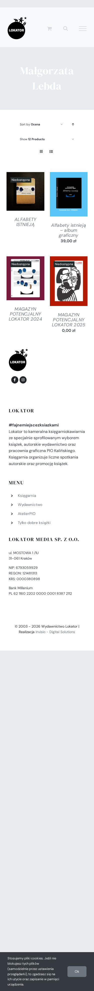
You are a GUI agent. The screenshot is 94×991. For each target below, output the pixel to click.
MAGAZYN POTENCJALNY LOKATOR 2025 (68, 320)
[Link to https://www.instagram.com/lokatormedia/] (23, 379)
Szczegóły (25, 192)
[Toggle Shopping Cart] (49, 28)
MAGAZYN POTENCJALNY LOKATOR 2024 (25, 314)
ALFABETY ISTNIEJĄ (25, 221)
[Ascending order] (73, 124)
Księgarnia (27, 495)
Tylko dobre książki (34, 522)
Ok (77, 971)
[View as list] (51, 152)
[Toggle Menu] (82, 28)
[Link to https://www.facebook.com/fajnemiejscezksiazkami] (14, 379)
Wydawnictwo (30, 504)
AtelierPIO (27, 513)
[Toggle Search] (65, 28)
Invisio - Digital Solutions (55, 632)
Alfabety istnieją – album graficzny (68, 230)
